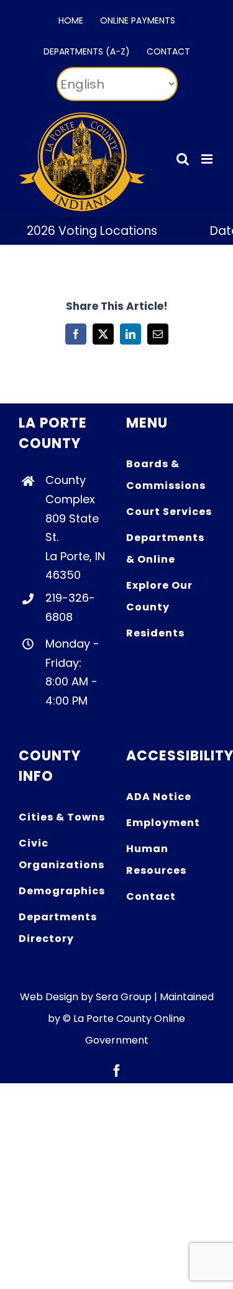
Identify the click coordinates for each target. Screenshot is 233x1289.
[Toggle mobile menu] (207, 158)
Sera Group (124, 997)
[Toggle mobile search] (182, 158)
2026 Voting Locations (85, 230)
